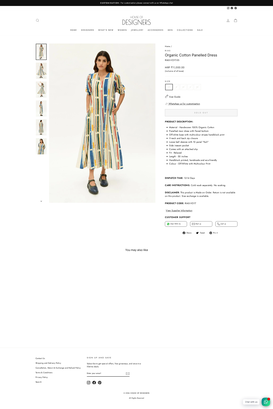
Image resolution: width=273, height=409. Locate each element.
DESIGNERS (87, 30)
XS (169, 87)
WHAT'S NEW (105, 30)
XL (197, 87)
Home (167, 46)
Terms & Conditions (44, 372)
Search (39, 381)
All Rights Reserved (136, 398)
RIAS (168, 50)
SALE (200, 30)
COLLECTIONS (185, 30)
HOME (73, 30)
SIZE (167, 81)
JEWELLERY (137, 30)
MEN (170, 30)
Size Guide (174, 96)
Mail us (198, 224)
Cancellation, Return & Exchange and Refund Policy (58, 367)
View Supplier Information (179, 210)
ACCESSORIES (156, 30)
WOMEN (122, 30)
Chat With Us (175, 224)
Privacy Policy (42, 377)
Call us (223, 224)
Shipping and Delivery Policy (48, 363)
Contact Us (40, 358)
